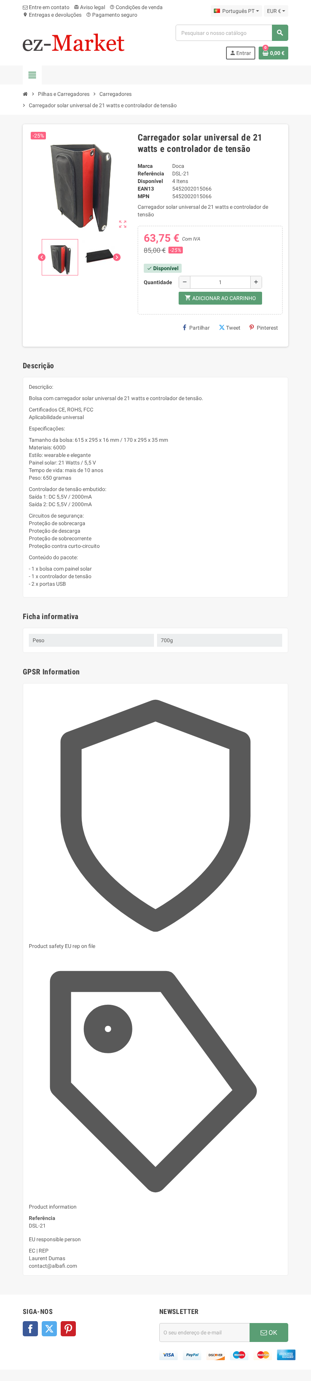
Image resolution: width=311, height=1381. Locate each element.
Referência (151, 173)
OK (272, 1332)
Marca (145, 166)
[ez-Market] (73, 42)
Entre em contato (48, 7)
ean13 (146, 189)
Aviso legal (89, 7)
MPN (143, 196)
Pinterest (267, 328)
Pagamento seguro (111, 15)
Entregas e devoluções (52, 15)
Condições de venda (136, 7)
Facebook (30, 1328)
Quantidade (158, 282)
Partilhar (199, 328)
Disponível (150, 181)
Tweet (233, 328)
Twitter (49, 1328)
